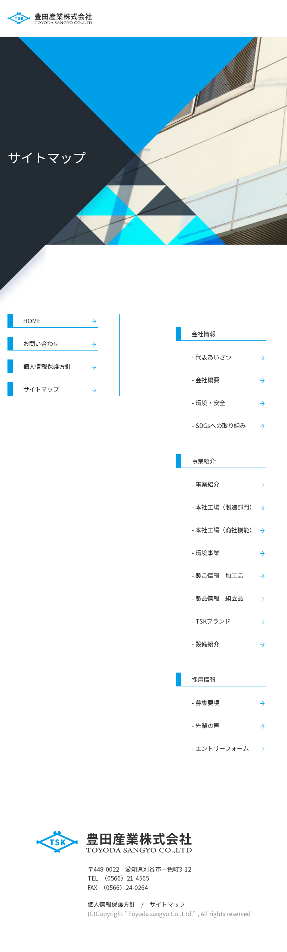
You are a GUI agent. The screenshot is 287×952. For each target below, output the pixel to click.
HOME (31, 320)
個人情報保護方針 (47, 366)
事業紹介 (204, 460)
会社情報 (204, 333)
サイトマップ (41, 389)
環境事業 (207, 552)
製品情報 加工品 (219, 575)
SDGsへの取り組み (220, 425)
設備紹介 (207, 643)
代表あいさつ (213, 356)
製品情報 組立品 (219, 598)
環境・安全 (210, 402)
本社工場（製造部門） (225, 506)
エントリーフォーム (222, 748)
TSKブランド (213, 620)
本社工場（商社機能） (225, 529)
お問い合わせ (41, 343)
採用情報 (204, 679)
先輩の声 (207, 725)
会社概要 (207, 379)
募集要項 (207, 702)
